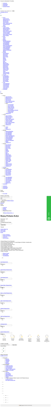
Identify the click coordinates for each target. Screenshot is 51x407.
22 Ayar (4, 74)
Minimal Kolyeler (6, 19)
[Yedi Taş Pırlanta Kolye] (2, 315)
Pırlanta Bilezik (6, 64)
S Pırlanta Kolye (3, 324)
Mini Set (4, 62)
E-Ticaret (22, 405)
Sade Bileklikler (6, 43)
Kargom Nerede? (6, 6)
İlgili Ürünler (5, 254)
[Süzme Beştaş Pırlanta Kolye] (2, 268)
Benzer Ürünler (6, 253)
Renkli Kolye (5, 65)
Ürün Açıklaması (6, 234)
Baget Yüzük (5, 56)
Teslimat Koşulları (9, 365)
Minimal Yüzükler (6, 28)
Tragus (4, 37)
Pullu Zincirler (11, 111)
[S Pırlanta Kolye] (2, 322)
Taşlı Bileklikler (6, 44)
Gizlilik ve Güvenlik (9, 370)
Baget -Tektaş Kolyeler (7, 23)
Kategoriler (5, 5)
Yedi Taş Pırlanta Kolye (5, 316)
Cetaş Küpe (5, 88)
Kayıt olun (14, 344)
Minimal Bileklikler (7, 41)
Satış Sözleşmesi (8, 367)
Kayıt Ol (2, 203)
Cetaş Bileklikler (6, 42)
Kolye (4, 17)
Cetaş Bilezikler (6, 84)
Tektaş (4, 71)
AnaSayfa (5, 3)
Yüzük (4, 26)
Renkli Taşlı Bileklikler (7, 45)
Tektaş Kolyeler (6, 72)
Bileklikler (7, 360)
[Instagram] (4, 352)
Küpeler (7, 362)
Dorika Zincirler (11, 107)
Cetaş (4, 82)
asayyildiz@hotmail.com (10, 380)
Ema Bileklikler (6, 76)
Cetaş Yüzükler (6, 27)
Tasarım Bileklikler (6, 46)
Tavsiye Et (5, 236)
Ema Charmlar (6, 79)
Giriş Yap (2, 201)
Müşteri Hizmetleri (9, 375)
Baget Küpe (5, 55)
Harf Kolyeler (5, 20)
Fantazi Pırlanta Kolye (4, 331)
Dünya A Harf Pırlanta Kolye (6, 292)
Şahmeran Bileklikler (7, 50)
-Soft (20, 405)
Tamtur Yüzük (6, 69)
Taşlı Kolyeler (6, 22)
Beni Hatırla (4, 200)
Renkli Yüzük (5, 67)
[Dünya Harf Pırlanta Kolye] (2, 299)
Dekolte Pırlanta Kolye (5, 308)
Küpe (4, 36)
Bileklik (4, 39)
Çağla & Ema (5, 75)
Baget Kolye (5, 54)
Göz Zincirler (10, 109)
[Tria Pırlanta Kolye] (2, 260)
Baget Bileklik (6, 53)
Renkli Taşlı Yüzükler (7, 31)
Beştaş (4, 57)
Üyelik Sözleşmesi (9, 366)
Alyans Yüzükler (6, 33)
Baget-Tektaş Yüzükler (7, 34)
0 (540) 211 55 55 (4, 355)
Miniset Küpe (5, 63)
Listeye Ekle (2, 230)
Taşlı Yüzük (5, 70)
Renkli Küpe (5, 66)
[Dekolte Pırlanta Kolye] (2, 307)
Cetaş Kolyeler (6, 18)
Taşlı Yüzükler (6, 29)
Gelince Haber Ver (4, 229)
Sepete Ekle (3, 224)
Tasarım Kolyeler (6, 24)
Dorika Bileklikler (6, 47)
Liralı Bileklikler (6, 48)
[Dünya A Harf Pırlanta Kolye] (2, 291)
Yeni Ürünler (8, 373)
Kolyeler (4, 60)
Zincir (4, 25)
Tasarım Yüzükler (6, 32)
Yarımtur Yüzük (6, 73)
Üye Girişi (5, 193)
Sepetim (7, 376)
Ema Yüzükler (6, 81)
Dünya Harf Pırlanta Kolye (5, 300)
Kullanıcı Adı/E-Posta (4, 195)
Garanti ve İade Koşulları (10, 369)
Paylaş (1, 232)
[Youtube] (4, 349)
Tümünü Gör (10, 112)
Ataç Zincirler (10, 105)
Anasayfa (5, 207)
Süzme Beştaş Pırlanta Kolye (6, 269)
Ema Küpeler (5, 80)
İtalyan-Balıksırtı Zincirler (13, 110)
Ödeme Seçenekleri (7, 235)
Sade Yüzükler (6, 35)
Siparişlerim (5, 4)
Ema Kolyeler (5, 77)
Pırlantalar (7, 363)
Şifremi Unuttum (10, 200)
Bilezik (4, 51)
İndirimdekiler (8, 374)
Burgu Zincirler (11, 106)
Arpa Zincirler (11, 104)
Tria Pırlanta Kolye (4, 261)
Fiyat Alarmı (2, 231)
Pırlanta (4, 52)
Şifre (1, 198)
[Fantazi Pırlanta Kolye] (2, 330)
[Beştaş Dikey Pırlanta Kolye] (2, 284)
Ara (13, 10)
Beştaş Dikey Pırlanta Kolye (6, 285)
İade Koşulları (6, 237)
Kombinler (5, 89)
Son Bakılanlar (6, 255)
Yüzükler (7, 361)
